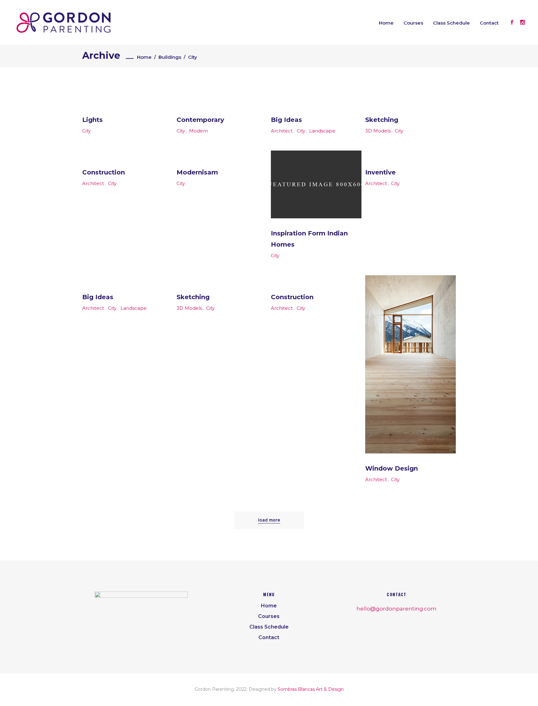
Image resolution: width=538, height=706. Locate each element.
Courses (269, 616)
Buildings (169, 57)
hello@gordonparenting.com (396, 609)
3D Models (378, 131)
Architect (282, 131)
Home (144, 57)
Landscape (322, 131)
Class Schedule (269, 627)
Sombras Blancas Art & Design (311, 689)
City (86, 131)
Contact (268, 637)
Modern (198, 131)
